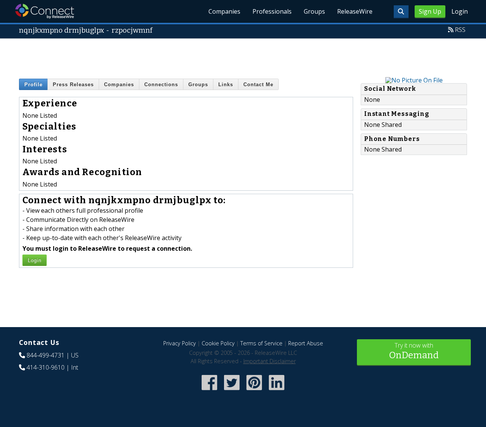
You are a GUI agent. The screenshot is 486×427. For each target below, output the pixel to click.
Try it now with (414, 351)
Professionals (272, 11)
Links (225, 84)
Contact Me (258, 84)
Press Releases (73, 84)
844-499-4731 (46, 355)
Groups (314, 11)
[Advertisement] (243, 56)
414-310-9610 (46, 367)
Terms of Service (261, 343)
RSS (460, 29)
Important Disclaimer (269, 361)
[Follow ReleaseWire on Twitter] (231, 391)
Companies (224, 11)
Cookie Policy (218, 343)
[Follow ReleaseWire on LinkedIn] (276, 391)
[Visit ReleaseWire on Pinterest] (254, 391)
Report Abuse (305, 343)
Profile (33, 84)
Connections (161, 84)
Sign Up (430, 11)
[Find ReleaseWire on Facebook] (209, 391)
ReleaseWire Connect (44, 11)
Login (459, 11)
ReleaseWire (354, 11)
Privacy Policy (179, 343)
